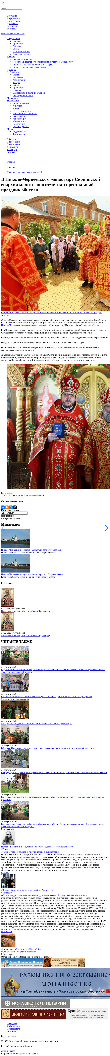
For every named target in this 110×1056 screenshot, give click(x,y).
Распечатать (7, 493)
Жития (16, 108)
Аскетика (17, 106)
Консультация (19, 118)
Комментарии (19, 80)
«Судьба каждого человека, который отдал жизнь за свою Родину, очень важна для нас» (44, 895)
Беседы (16, 82)
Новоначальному (21, 103)
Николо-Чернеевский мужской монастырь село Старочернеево (32, 550)
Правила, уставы (21, 126)
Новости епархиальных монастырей (30, 67)
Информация (13, 18)
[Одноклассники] (7, 507)
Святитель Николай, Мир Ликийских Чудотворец (25, 611)
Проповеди (18, 43)
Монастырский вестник (12, 33)
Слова (16, 49)
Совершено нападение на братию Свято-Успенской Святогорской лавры (36, 723)
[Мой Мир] (11, 507)
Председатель (13, 21)
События (17, 41)
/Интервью (6, 892)
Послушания (19, 124)
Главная (11, 162)
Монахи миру (19, 121)
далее (12, 1051)
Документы (12, 23)
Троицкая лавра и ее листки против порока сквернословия (30, 852)
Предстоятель (13, 38)
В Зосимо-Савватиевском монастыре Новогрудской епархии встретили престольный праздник (47, 748)
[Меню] (2, 5)
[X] (15, 507)
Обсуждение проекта (23, 95)
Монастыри (12, 98)
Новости (11, 56)
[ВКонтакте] (3, 507)
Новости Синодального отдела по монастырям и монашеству (43, 62)
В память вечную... (22, 111)
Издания (17, 90)
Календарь (12, 26)
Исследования (19, 116)
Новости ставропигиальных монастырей (33, 64)
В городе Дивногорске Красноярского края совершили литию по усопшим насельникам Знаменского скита (54, 772)
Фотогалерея (19, 134)
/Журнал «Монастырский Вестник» (18, 951)
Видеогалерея (19, 131)
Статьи (16, 74)
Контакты (11, 28)
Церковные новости (22, 59)
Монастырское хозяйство (25, 113)
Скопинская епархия (34, 495)
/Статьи (5, 872)
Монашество (13, 100)
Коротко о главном (22, 54)
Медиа (10, 129)
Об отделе (12, 16)
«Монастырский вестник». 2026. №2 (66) (21, 949)
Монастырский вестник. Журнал (29, 93)
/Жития (4, 849)
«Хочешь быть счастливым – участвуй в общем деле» (27, 890)
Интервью (18, 77)
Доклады (17, 46)
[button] (107, 528)
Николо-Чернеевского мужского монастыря (22, 325)
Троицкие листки (21, 51)
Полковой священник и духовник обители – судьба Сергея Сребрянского (37, 846)
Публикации (13, 72)
